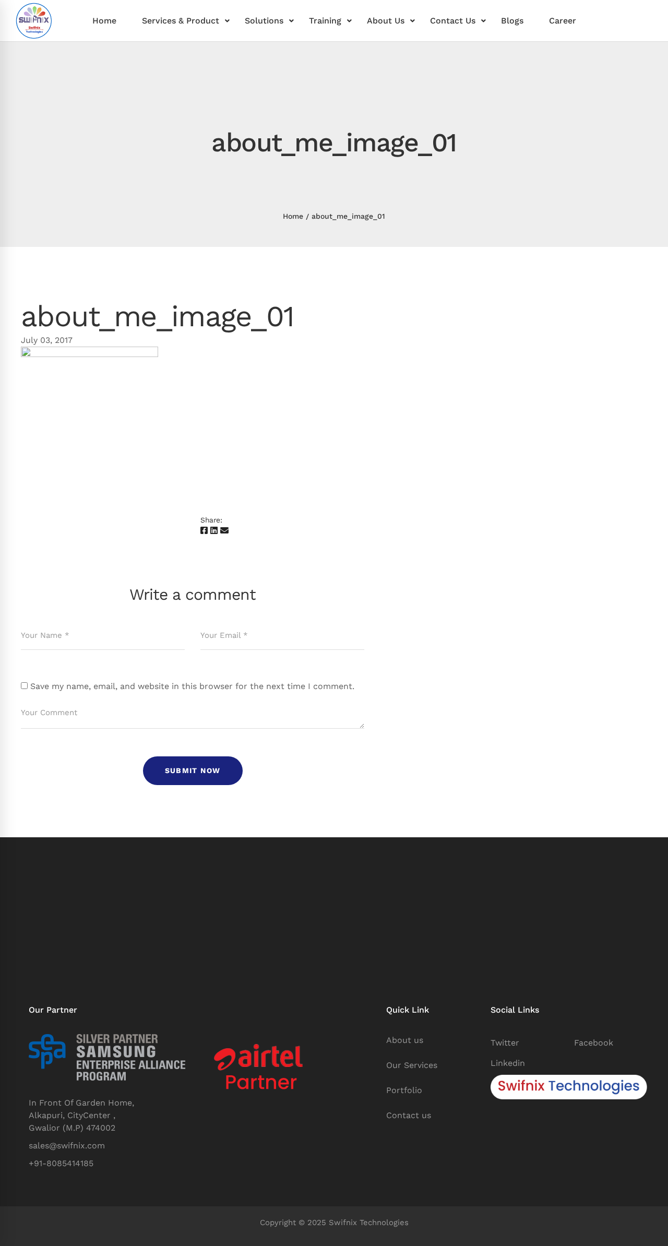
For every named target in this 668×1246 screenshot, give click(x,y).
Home (293, 216)
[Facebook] (204, 531)
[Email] (224, 531)
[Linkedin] (214, 531)
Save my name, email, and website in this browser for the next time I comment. (192, 686)
